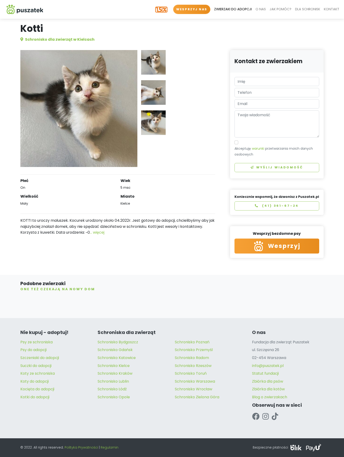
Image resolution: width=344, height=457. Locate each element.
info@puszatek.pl (268, 365)
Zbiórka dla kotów (268, 389)
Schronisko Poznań (192, 342)
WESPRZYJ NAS (191, 9)
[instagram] (265, 416)
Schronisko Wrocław (193, 389)
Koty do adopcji (34, 381)
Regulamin (109, 447)
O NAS (261, 9)
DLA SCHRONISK (307, 9)
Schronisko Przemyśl (194, 349)
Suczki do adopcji (35, 365)
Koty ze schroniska (37, 373)
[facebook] (256, 416)
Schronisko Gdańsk (115, 349)
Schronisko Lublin (113, 381)
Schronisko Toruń (191, 373)
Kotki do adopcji (34, 397)
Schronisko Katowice (117, 357)
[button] (153, 62)
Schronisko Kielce (114, 365)
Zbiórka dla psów (267, 381)
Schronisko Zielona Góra (197, 397)
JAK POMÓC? (280, 9)
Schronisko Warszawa (195, 381)
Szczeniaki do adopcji (39, 357)
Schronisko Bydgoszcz (118, 342)
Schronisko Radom (192, 357)
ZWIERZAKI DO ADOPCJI (233, 9)
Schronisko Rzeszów (193, 365)
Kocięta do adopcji (37, 389)
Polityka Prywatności (81, 447)
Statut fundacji (265, 373)
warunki (258, 148)
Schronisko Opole (114, 397)
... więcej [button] (97, 232)
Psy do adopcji (33, 349)
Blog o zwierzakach (269, 397)
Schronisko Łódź (112, 389)
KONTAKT (331, 9)
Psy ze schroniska (36, 342)
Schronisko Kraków (115, 373)
